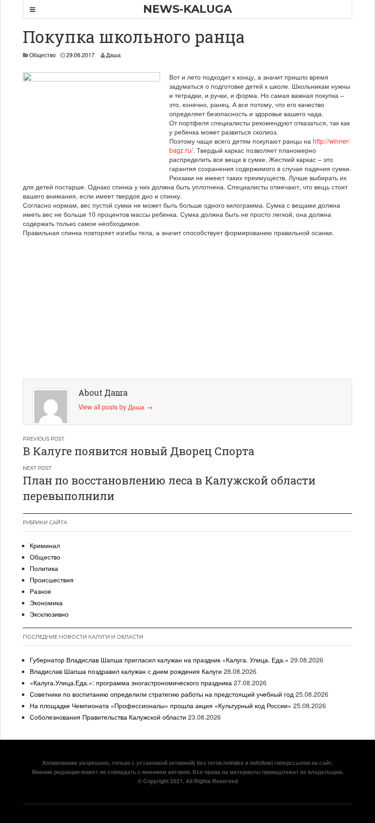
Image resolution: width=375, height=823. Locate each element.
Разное (40, 591)
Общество (42, 55)
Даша (113, 55)
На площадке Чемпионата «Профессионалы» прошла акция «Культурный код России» (160, 705)
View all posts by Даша (115, 406)
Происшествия (52, 579)
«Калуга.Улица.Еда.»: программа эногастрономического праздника (131, 682)
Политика (44, 568)
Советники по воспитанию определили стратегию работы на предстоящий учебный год (162, 694)
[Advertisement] (190, 306)
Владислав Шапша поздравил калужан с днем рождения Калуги (126, 671)
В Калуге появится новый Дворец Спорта (138, 451)
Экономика (46, 602)
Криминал (45, 545)
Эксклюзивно (49, 614)
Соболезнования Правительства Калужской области (108, 716)
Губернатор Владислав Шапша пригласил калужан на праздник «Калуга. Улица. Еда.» (159, 659)
